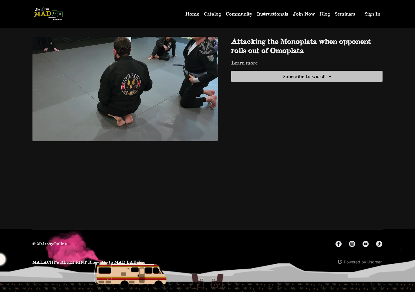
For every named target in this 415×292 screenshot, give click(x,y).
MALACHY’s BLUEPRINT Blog (64, 262)
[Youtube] (365, 244)
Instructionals (272, 14)
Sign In (372, 14)
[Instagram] (352, 244)
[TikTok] (379, 244)
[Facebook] (338, 244)
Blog (325, 14)
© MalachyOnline (49, 244)
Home (192, 14)
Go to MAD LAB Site (123, 262)
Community (239, 14)
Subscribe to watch (304, 76)
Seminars (345, 14)
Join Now (304, 14)
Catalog (212, 14)
